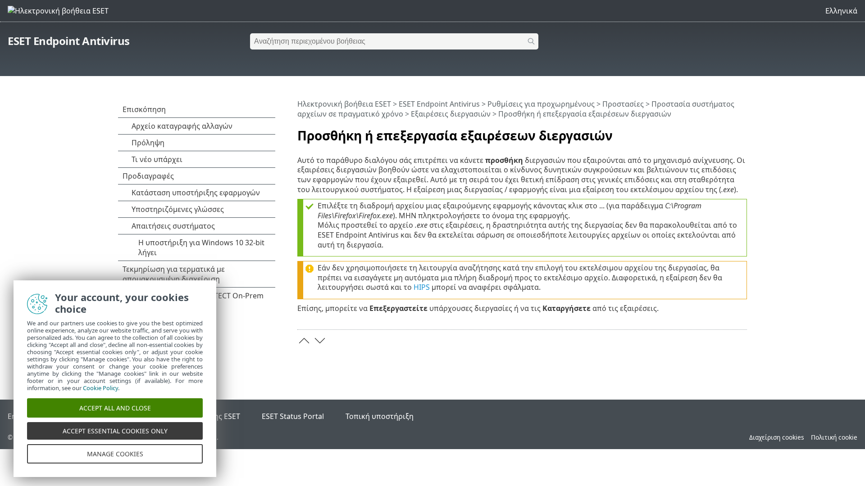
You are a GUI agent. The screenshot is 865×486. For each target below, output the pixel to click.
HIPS (422, 287)
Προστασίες (623, 104)
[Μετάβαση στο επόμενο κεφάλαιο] (320, 340)
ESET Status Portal (293, 416)
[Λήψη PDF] (728, 132)
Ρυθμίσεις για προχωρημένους (541, 104)
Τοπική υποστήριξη (380, 416)
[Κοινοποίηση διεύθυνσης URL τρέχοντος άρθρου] (715, 132)
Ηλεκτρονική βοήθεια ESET (344, 104)
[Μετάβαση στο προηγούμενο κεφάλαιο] (304, 340)
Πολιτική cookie (834, 437)
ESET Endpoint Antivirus (69, 40)
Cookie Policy (100, 388)
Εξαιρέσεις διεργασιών (451, 114)
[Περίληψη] (742, 132)
